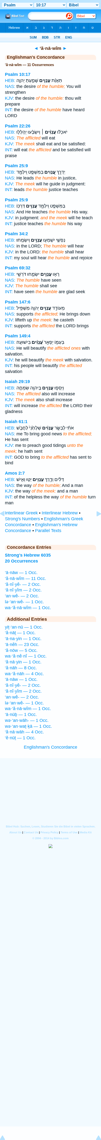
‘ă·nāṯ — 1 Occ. (20, 632)
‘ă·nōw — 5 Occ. (21, 650)
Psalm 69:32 (17, 267)
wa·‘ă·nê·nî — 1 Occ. (26, 656)
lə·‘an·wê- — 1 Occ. (24, 601)
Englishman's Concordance (50, 747)
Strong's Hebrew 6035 (28, 555)
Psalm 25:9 (16, 165)
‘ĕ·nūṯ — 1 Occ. (20, 737)
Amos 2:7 (15, 473)
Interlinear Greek (21, 512)
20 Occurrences (21, 561)
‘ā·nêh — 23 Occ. (22, 644)
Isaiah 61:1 (16, 421)
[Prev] (6, 524)
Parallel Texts (48, 530)
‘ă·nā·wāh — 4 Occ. (24, 731)
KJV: (9, 98)
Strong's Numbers (22, 518)
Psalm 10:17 (17, 74)
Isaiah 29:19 (17, 381)
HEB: (10, 80)
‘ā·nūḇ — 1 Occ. (21, 714)
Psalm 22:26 (17, 126)
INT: (9, 109)
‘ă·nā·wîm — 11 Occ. (25, 578)
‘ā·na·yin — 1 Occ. (23, 638)
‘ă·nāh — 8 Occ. (21, 667)
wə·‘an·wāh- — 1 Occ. (27, 720)
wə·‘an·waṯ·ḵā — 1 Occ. (28, 726)
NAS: (10, 86)
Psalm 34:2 (16, 233)
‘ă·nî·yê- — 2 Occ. (23, 584)
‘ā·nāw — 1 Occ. (21, 572)
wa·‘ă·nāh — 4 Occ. (24, 673)
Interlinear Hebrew (60, 512)
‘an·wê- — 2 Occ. (22, 595)
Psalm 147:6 (17, 302)
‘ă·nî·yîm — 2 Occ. (23, 590)
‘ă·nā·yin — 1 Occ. (23, 661)
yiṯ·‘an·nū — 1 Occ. (24, 627)
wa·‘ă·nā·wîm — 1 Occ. (28, 607)
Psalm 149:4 (17, 335)
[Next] (95, 524)
